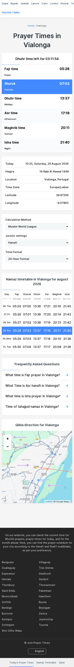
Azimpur (7, 619)
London (54, 3)
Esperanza (8, 573)
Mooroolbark (10, 596)
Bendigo (7, 607)
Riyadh (14, 3)
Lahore (35, 3)
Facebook (24, 510)
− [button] (7, 446)
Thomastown (47, 584)
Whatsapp (49, 510)
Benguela (7, 562)
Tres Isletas (46, 567)
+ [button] (7, 438)
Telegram (41, 510)
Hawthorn (45, 596)
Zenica (43, 613)
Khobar (65, 3)
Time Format (13, 252)
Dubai (5, 3)
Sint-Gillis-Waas (12, 630)
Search (70, 12)
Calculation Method (18, 219)
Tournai (43, 624)
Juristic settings (16, 235)
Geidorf (43, 579)
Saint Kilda (8, 590)
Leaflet (48, 501)
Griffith (6, 602)
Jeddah (24, 3)
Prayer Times (11, 12)
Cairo (44, 3)
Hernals (6, 579)
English (39, 651)
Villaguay (44, 562)
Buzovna (7, 613)
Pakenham (45, 590)
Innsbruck (45, 573)
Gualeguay (8, 567)
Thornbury (8, 584)
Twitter (32, 510)
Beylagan (44, 607)
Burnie (43, 602)
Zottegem (8, 624)
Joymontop (46, 619)
